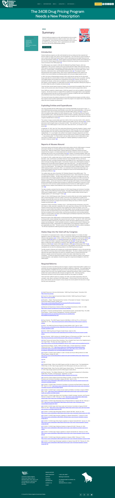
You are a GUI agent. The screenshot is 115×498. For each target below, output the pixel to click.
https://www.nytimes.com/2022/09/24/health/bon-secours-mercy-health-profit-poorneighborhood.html (65, 343)
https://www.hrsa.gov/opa (47, 293)
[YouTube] (91, 494)
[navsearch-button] (103, 4)
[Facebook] (106, 4)
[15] (55, 202)
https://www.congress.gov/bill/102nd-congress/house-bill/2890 (56, 308)
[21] (62, 239)
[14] (65, 193)
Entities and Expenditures (29, 42)
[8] (85, 121)
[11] (68, 153)
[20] (51, 239)
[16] (56, 215)
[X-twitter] (108, 4)
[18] (55, 238)
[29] (74, 244)
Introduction (29, 40)
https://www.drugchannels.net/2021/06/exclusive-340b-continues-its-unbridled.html (61, 337)
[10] (56, 139)
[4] (73, 79)
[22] (74, 239)
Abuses (27, 44)
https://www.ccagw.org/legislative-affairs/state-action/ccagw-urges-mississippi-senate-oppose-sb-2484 (65, 413)
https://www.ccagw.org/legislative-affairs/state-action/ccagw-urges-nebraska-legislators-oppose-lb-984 (65, 438)
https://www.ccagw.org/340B (48, 297)
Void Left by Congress (31, 45)
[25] (71, 242)
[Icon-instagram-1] (110, 4)
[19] (89, 238)
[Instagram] (87, 494)
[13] (45, 186)
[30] (88, 244)
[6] (81, 111)
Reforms (28, 46)
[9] (45, 126)
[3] (73, 71)
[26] (84, 242)
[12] (54, 170)
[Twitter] (84, 494)
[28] (62, 244)
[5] (69, 84)
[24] (74, 241)
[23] (86, 239)
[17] (78, 226)
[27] (52, 244)
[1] (57, 59)
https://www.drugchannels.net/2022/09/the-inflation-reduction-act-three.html (59, 375)
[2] (61, 62)
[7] (59, 117)
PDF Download (46, 47)
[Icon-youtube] (113, 4)
